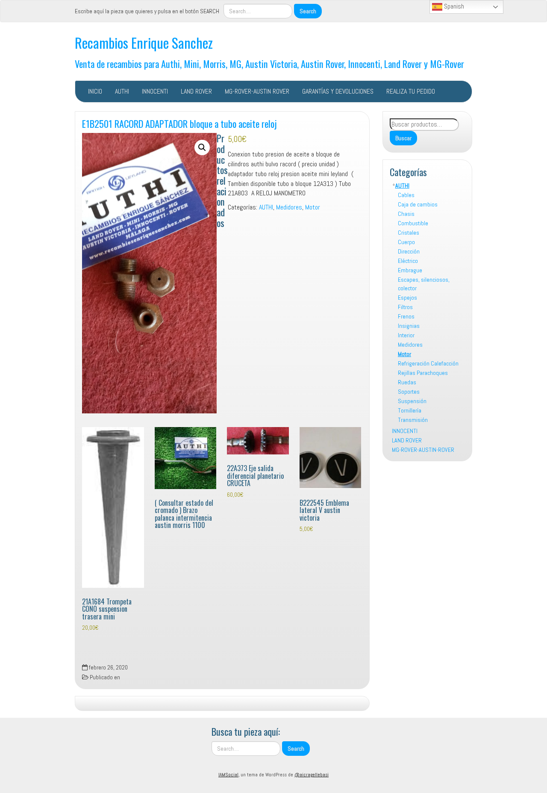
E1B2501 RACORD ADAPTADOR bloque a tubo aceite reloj (179, 123)
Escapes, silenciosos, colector (424, 284)
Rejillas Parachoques (423, 373)
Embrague (410, 270)
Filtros (405, 307)
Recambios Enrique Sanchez (144, 42)
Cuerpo (406, 242)
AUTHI (122, 91)
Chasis (406, 214)
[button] (202, 147)
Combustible (413, 223)
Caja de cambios (418, 204)
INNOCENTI (155, 91)
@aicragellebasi (311, 775)
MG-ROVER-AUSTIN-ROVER (423, 450)
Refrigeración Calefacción (428, 363)
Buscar (403, 138)
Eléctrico (408, 261)
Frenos (406, 316)
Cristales (408, 232)
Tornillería (409, 410)
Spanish (453, 6)
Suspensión (412, 401)
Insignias (409, 326)
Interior (406, 335)
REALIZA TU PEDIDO (410, 91)
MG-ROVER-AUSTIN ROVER (257, 91)
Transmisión (413, 420)
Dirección (409, 251)
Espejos (407, 297)
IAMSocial (228, 775)
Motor (404, 354)
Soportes (409, 391)
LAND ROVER (196, 91)
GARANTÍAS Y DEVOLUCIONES (337, 91)
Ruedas (407, 382)
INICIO (95, 91)
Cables (406, 195)
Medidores (410, 344)
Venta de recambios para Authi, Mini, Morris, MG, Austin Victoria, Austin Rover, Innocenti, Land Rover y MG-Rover (269, 63)
